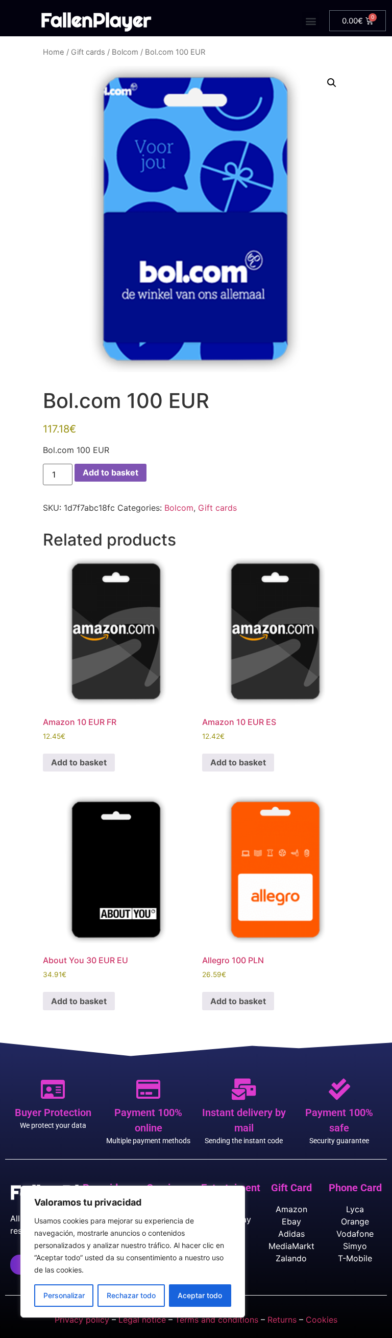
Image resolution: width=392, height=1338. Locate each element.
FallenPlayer (96, 20)
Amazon (291, 1209)
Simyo (355, 1246)
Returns (282, 1319)
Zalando (291, 1258)
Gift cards (88, 52)
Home (53, 52)
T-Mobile (355, 1258)
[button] (310, 20)
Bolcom (125, 52)
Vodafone (355, 1234)
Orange (355, 1221)
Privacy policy (82, 1319)
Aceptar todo (200, 1295)
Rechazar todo (131, 1295)
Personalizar (64, 1295)
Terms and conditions (216, 1319)
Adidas (291, 1234)
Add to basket (110, 472)
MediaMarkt (291, 1246)
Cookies (321, 1319)
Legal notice (142, 1319)
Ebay (291, 1221)
